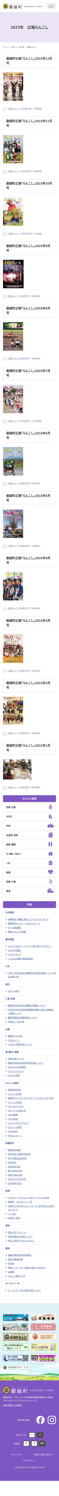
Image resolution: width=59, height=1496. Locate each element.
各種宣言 (9, 1142)
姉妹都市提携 (14, 1089)
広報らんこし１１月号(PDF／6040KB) (25, 171)
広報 (7, 1029)
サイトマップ (16, 1454)
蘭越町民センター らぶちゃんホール (24, 923)
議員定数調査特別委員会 (19, 1255)
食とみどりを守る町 (17, 1179)
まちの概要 (13, 1114)
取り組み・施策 (12, 1051)
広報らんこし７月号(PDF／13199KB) (25, 421)
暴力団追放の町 (15, 1170)
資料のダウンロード (17, 1232)
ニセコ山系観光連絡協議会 (20, 958)
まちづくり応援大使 (17, 1110)
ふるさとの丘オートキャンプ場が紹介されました (29, 946)
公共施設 (9, 912)
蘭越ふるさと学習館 (17, 931)
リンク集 (12, 1213)
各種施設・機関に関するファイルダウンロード (28, 919)
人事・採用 (10, 998)
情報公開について (16, 1058)
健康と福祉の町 (15, 1174)
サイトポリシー (29, 1460)
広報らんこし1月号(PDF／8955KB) (24, 787)
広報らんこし (14, 1040)
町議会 (11, 1263)
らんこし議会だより (16, 1275)
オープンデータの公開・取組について (24, 1290)
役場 (7, 1190)
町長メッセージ (15, 1135)
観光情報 (9, 939)
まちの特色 (13, 1131)
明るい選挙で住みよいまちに (21, 1240)
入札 (7, 966)
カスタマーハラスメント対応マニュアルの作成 (28, 1197)
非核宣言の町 (14, 1166)
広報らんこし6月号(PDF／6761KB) (24, 483)
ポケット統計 (14, 990)
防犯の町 (12, 1162)
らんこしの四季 (15, 1093)
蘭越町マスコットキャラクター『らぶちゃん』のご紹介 (31, 1098)
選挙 (7, 1225)
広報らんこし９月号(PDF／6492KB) (24, 296)
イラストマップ (14, 954)
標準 (42, 1443)
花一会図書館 (14, 927)
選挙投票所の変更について (20, 1236)
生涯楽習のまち (15, 1183)
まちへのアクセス (16, 1106)
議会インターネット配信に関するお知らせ (26, 1267)
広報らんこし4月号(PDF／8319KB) (24, 608)
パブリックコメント (16, 1071)
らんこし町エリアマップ (18, 1122)
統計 (7, 984)
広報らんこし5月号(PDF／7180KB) (24, 545)
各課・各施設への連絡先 (12, 1405)
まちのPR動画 (14, 950)
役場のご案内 (14, 1217)
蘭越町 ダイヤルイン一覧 (20, 1201)
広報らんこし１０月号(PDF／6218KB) (25, 233)
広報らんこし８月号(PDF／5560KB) (24, 358)
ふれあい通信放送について (20, 1044)
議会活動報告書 (15, 1259)
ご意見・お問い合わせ (42, 1454)
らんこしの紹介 (12, 1082)
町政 (13, 47)
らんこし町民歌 (15, 1102)
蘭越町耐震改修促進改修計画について (25, 1062)
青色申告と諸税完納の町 (19, 1154)
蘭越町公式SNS (15, 1035)
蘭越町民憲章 (14, 1149)
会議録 (11, 1271)
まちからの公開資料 (17, 1066)
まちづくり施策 (14, 1127)
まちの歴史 (13, 1118)
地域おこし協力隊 (16, 1021)
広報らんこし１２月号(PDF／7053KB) (25, 108)
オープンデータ (12, 1283)
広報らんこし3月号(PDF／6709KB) (24, 670)
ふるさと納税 (14, 1075)
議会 (7, 1248)
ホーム (5, 47)
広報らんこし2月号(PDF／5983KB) (24, 733)
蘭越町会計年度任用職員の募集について (26, 1005)
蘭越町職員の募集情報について (22, 1017)
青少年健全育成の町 (17, 1158)
